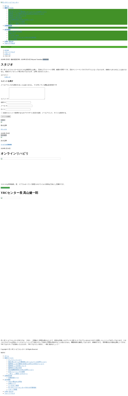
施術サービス (8, 358)
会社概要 (7, 379)
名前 (3, 102)
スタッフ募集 (12, 39)
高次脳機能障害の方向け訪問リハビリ (21, 19)
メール (4, 106)
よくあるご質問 (13, 35)
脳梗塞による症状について (17, 16)
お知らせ (46, 59)
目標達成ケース (13, 27)
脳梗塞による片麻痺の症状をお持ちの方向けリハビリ (26, 14)
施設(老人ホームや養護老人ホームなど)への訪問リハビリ (27, 12)
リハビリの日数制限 (6, 144)
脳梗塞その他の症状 (15, 18)
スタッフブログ (9, 393)
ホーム (6, 356)
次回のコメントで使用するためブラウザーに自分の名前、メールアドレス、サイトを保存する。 (35, 113)
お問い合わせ (8, 391)
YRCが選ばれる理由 (15, 31)
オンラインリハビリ (15, 10)
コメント (5, 99)
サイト (3, 109)
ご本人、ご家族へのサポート (18, 23)
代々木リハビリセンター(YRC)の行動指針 (22, 37)
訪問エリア (12, 33)
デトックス (4, 129)
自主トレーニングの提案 (16, 21)
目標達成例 (8, 375)
